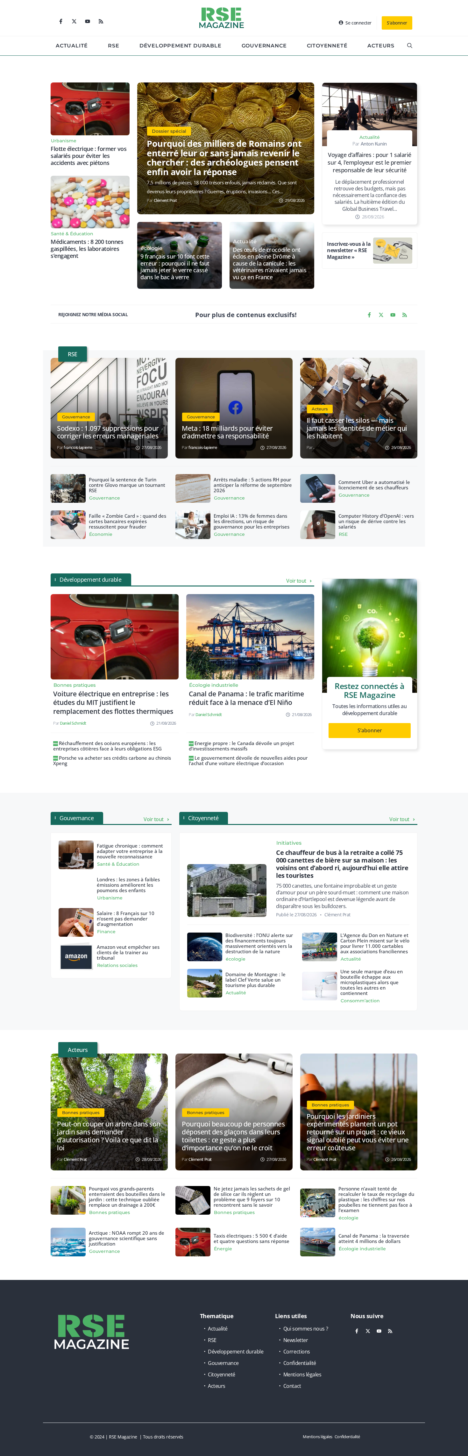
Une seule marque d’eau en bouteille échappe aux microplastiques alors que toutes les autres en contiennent (371, 982)
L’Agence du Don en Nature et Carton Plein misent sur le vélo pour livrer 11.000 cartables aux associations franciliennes (374, 943)
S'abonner (397, 23)
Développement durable (180, 46)
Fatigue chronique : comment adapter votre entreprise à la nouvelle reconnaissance (130, 851)
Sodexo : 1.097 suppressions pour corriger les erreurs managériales (108, 432)
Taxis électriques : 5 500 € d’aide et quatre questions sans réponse (251, 1238)
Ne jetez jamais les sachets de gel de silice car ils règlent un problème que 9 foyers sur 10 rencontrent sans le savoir (252, 1196)
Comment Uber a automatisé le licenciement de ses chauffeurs (374, 485)
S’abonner (370, 730)
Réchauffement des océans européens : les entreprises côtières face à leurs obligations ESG (107, 746)
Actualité (72, 46)
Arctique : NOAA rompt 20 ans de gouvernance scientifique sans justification (126, 1238)
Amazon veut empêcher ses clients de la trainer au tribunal (128, 952)
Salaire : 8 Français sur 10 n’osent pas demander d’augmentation (125, 918)
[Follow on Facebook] (61, 21)
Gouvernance (264, 46)
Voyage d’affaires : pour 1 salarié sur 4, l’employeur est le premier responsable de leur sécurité (369, 162)
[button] (410, 45)
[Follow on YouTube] (87, 21)
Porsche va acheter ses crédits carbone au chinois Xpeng (112, 760)
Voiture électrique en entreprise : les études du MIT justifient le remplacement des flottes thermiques (113, 702)
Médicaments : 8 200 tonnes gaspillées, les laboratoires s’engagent (87, 248)
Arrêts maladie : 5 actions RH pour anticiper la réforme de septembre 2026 (253, 485)
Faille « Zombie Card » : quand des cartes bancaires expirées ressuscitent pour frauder (127, 521)
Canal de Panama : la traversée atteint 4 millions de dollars (373, 1238)
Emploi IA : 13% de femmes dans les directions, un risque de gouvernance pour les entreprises (251, 521)
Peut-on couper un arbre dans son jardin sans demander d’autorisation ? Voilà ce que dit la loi (108, 1135)
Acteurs (380, 46)
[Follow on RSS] (101, 21)
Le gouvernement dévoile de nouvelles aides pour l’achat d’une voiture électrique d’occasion (248, 760)
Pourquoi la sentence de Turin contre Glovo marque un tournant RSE (127, 485)
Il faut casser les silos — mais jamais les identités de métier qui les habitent (357, 428)
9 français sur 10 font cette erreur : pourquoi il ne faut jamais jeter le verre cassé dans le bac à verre (174, 267)
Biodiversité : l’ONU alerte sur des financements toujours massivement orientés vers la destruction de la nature (259, 943)
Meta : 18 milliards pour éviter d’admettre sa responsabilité (227, 432)
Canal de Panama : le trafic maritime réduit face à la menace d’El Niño (246, 698)
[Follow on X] (74, 21)
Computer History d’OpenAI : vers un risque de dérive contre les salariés (376, 521)
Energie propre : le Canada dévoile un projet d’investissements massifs (241, 746)
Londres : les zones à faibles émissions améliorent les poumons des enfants (128, 884)
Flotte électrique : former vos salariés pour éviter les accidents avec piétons (89, 156)
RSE (113, 46)
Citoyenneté (327, 46)
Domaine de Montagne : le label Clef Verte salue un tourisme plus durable (255, 979)
